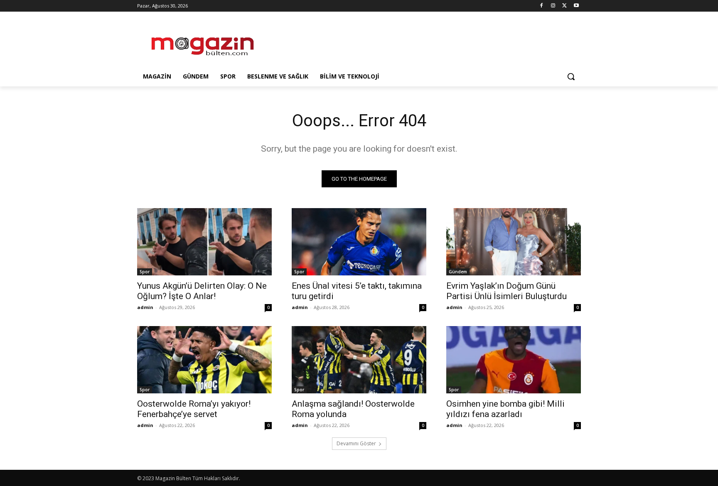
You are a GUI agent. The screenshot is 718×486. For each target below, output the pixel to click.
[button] (571, 76)
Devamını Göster (356, 443)
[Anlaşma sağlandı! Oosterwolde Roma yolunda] (359, 359)
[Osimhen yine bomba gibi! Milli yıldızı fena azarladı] (513, 359)
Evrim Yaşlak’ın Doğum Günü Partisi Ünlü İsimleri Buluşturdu (506, 291)
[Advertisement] (421, 42)
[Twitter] (564, 6)
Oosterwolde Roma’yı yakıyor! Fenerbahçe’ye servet (194, 409)
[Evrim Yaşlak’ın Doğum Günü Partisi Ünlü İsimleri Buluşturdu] (513, 241)
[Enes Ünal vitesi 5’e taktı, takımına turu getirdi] (359, 241)
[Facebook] (541, 6)
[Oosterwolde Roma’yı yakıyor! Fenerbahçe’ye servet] (204, 359)
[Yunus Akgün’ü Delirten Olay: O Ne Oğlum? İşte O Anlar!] (204, 241)
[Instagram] (553, 6)
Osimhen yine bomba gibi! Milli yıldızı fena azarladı (505, 409)
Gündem (458, 272)
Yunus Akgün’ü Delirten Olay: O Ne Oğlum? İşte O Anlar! (202, 291)
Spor (145, 272)
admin (145, 307)
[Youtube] (576, 6)
